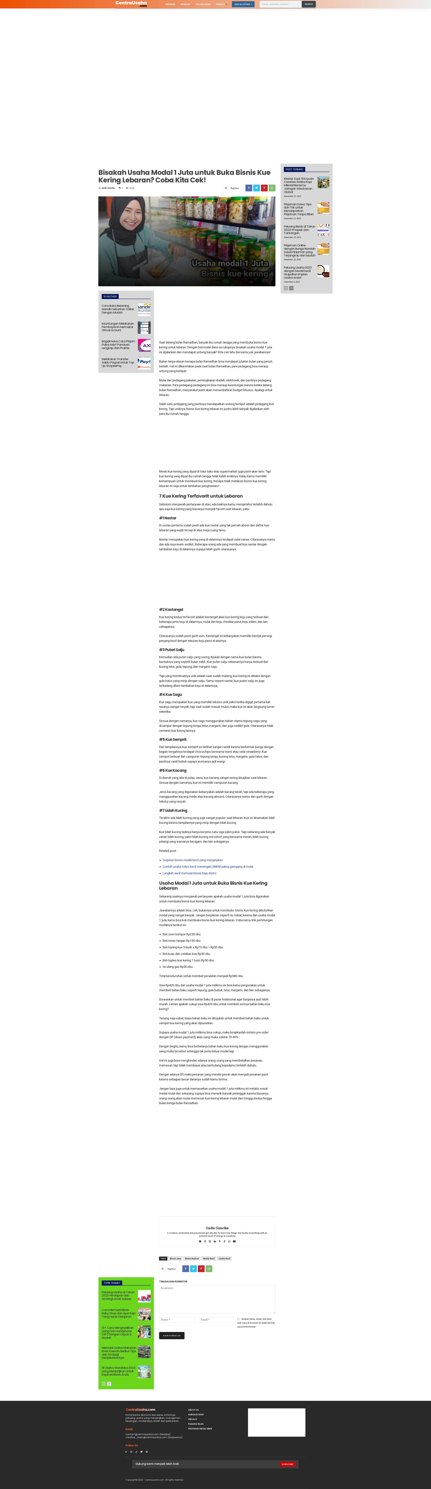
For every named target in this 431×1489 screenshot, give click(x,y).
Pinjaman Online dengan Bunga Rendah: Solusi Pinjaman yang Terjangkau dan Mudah (300, 250)
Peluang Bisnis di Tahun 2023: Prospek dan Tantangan (299, 229)
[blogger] (200, 1240)
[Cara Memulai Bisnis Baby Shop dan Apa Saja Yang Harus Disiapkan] (144, 1314)
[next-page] (109, 1384)
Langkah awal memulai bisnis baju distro (189, 873)
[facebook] (205, 1240)
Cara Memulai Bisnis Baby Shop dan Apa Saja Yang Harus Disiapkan (118, 1313)
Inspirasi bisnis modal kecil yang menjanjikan (193, 860)
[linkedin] (214, 1240)
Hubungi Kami (196, 1414)
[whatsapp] (229, 1240)
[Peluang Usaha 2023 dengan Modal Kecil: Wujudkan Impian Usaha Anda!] (323, 271)
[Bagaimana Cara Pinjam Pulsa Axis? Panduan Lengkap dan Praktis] (144, 345)
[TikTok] (136, 1451)
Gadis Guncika (108, 187)
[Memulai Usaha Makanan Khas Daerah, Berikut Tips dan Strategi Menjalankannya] (144, 1351)
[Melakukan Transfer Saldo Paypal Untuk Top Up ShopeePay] (144, 363)
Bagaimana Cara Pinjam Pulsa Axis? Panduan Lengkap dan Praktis (118, 344)
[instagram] (210, 1240)
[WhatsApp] (272, 188)
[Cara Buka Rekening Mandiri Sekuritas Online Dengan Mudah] (144, 309)
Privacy (192, 1419)
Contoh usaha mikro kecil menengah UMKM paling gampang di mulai (208, 866)
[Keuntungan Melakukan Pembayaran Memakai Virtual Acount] (144, 327)
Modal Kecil (208, 1258)
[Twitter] (256, 188)
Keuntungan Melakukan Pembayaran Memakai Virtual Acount (118, 326)
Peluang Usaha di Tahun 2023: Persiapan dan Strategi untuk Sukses (118, 1295)
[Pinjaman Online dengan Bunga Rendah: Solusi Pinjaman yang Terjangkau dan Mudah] (323, 249)
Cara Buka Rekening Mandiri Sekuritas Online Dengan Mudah (118, 309)
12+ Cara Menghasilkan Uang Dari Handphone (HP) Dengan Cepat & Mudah (117, 1333)
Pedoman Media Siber (200, 1428)
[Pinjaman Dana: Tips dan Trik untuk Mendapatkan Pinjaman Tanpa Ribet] (323, 208)
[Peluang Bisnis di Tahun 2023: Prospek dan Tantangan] (323, 230)
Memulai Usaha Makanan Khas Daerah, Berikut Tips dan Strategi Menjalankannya (119, 1353)
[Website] (146, 1451)
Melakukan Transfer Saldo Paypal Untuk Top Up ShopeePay (118, 362)
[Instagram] (131, 1451)
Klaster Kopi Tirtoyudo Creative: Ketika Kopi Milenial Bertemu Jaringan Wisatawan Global (299, 185)
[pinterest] (219, 1240)
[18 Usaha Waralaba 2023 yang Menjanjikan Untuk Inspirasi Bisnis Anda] (144, 1371)
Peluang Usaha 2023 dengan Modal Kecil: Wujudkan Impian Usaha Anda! (297, 272)
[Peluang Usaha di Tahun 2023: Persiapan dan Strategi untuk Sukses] (144, 1296)
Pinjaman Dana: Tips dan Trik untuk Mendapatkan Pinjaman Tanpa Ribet (299, 209)
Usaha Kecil (224, 1258)
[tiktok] (224, 1240)
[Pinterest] (264, 188)
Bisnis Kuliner (192, 1258)
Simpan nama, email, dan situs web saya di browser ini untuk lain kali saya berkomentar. (256, 1322)
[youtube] (234, 1240)
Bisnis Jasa (175, 1258)
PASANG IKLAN (195, 1424)
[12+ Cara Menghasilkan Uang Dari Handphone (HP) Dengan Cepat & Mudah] (144, 1331)
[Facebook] (248, 188)
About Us (193, 1409)
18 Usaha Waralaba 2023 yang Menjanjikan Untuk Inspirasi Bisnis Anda (118, 1371)
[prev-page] (104, 1384)
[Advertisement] (101, 33)
